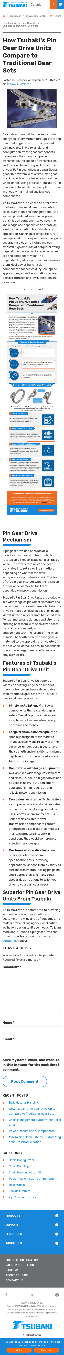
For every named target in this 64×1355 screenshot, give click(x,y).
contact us (10, 941)
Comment (12, 967)
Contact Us (14, 1280)
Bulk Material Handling (24, 1102)
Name (8, 1023)
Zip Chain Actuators (22, 1197)
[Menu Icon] (60, 4)
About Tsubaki (16, 1275)
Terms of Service (33, 1334)
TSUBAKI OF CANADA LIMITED (32, 1303)
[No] (46, 1346)
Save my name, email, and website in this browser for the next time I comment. (31, 1065)
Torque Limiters (19, 1191)
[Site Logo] (14, 4)
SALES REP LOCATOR (19, 1265)
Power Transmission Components (31, 1131)
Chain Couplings (20, 1166)
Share (58, 16)
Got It (19, 1350)
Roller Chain (17, 1185)
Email (8, 1039)
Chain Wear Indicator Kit (25, 1172)
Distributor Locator (21, 1260)
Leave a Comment (19, 84)
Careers (11, 1270)
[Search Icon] (53, 4)
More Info (46, 1350)
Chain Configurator (21, 1160)
